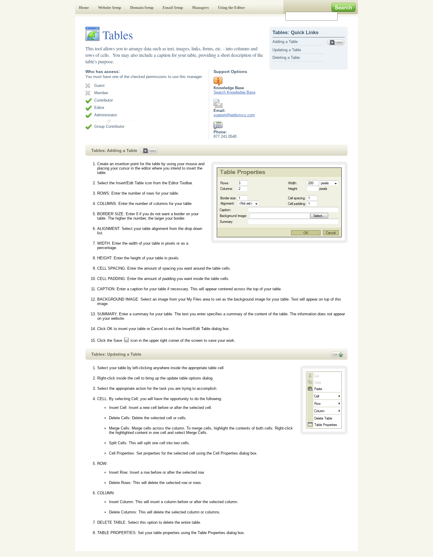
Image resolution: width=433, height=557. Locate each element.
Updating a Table (286, 50)
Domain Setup (141, 7)
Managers (200, 7)
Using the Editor (231, 7)
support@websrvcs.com (234, 115)
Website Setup (109, 7)
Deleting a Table (286, 57)
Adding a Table (285, 41)
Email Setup (173, 7)
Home (84, 7)
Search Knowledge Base (234, 92)
